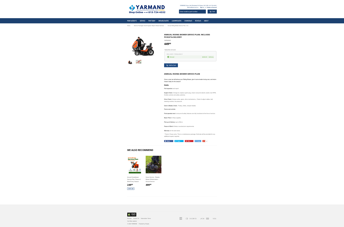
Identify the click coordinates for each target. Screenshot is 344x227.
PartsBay (151, 21)
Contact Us (136, 218)
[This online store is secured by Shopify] (131, 216)
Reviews (198, 21)
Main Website (132, 21)
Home (128, 25)
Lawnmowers (176, 21)
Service (142, 21)
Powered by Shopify (144, 224)
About (206, 21)
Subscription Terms (146, 218)
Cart (213, 11)
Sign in (202, 7)
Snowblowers (163, 21)
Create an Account (212, 7)
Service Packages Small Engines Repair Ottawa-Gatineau (149, 25)
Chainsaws (188, 21)
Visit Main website (132, 221)
